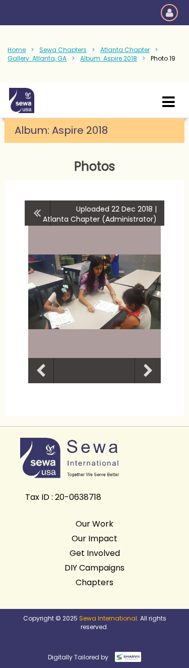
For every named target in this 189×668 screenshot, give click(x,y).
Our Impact (94, 538)
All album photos (37, 213)
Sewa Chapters (63, 49)
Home (17, 49)
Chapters (94, 582)
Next (147, 370)
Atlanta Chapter (125, 49)
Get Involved (95, 553)
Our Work (94, 524)
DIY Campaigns (94, 568)
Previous (40, 370)
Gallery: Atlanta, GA (37, 58)
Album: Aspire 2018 (108, 58)
